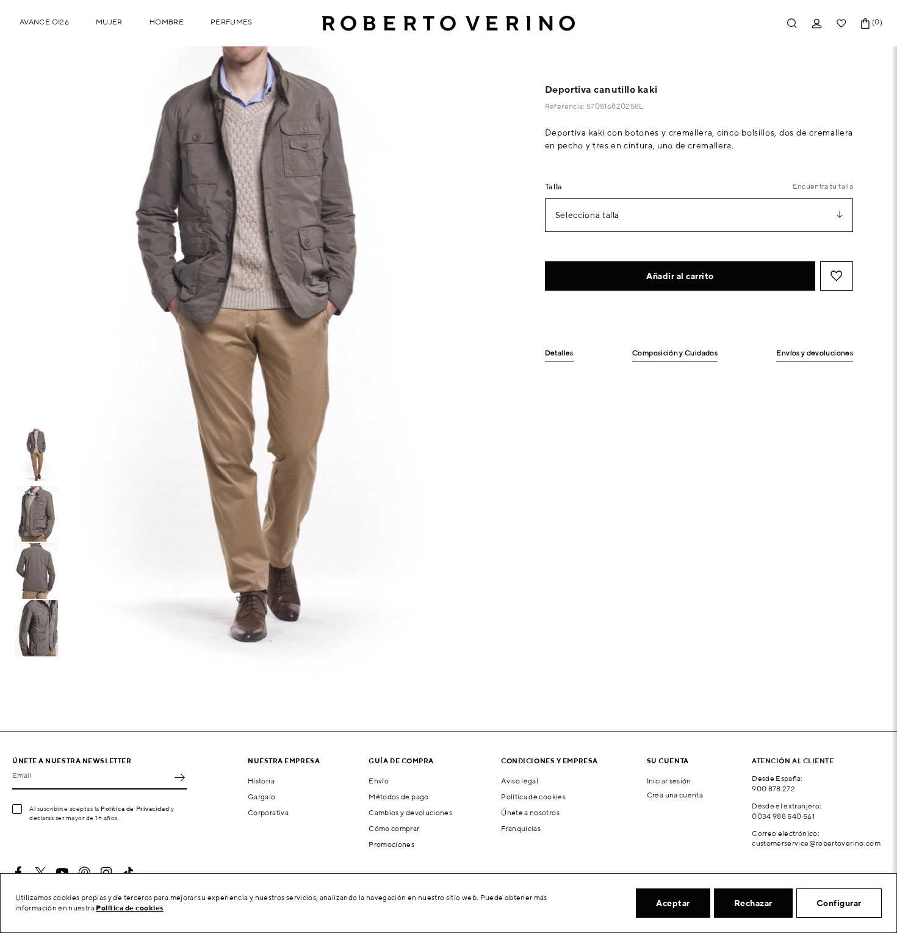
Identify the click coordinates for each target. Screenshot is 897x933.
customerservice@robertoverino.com (816, 843)
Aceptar (673, 903)
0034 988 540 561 (783, 816)
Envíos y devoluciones (814, 353)
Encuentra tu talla (823, 186)
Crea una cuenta (675, 794)
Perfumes (232, 21)
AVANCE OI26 (44, 21)
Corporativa (268, 812)
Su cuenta (668, 760)
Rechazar (753, 903)
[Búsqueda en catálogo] (792, 23)
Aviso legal (519, 780)
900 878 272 (773, 788)
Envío (379, 780)
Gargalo (262, 796)
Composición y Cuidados (675, 353)
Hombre (167, 21)
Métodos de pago (398, 796)
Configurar (839, 903)
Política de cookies (533, 796)
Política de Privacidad (135, 808)
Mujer (109, 21)
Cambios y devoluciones (410, 812)
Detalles (559, 353)
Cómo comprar (394, 828)
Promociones (391, 844)
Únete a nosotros (530, 812)
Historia (261, 780)
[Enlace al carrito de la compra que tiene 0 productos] (865, 23)
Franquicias (521, 828)
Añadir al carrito (680, 276)
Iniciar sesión (669, 780)
